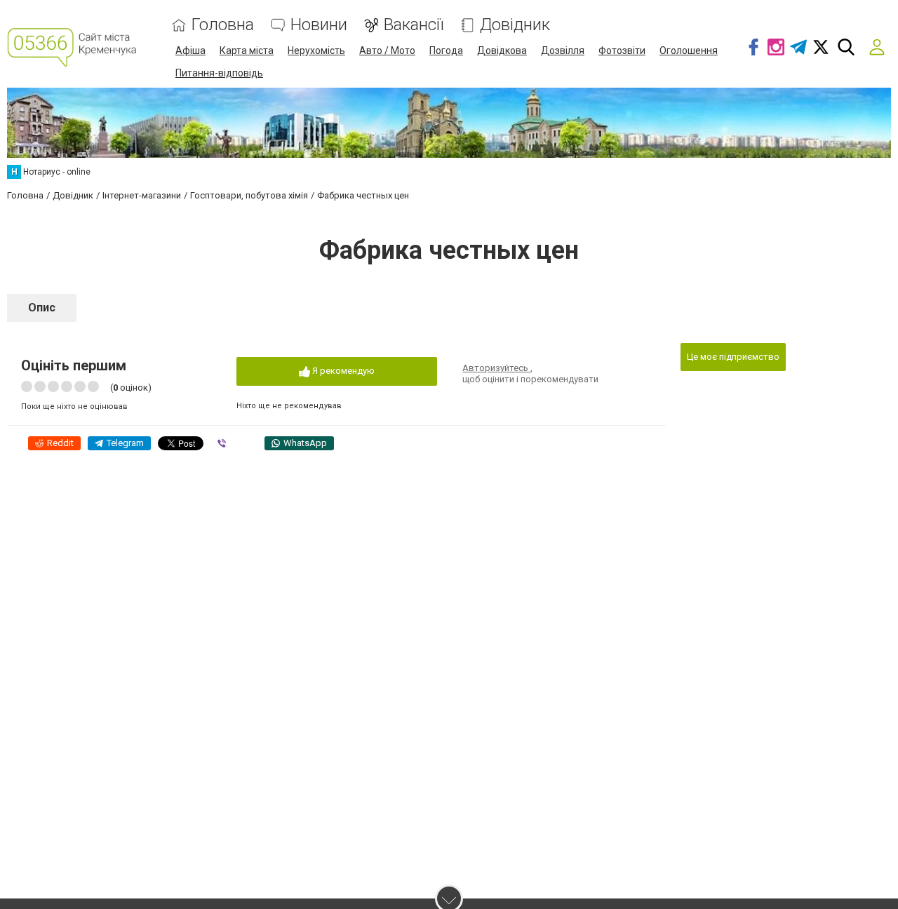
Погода (446, 50)
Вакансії (413, 24)
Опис (41, 307)
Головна (223, 24)
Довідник (515, 24)
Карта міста (247, 50)
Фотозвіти (621, 50)
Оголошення (688, 50)
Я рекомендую (342, 370)
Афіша (190, 50)
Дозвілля (562, 50)
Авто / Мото (387, 50)
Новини (318, 24)
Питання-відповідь (219, 73)
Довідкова (502, 50)
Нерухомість (316, 50)
